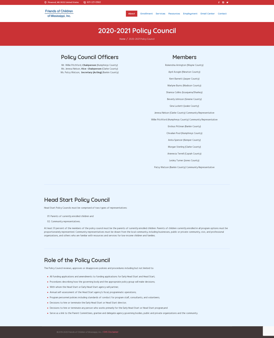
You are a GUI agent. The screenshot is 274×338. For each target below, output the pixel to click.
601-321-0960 (94, 2)
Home (122, 39)
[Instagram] (223, 2)
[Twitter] (227, 2)
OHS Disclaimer (110, 332)
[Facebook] (219, 2)
